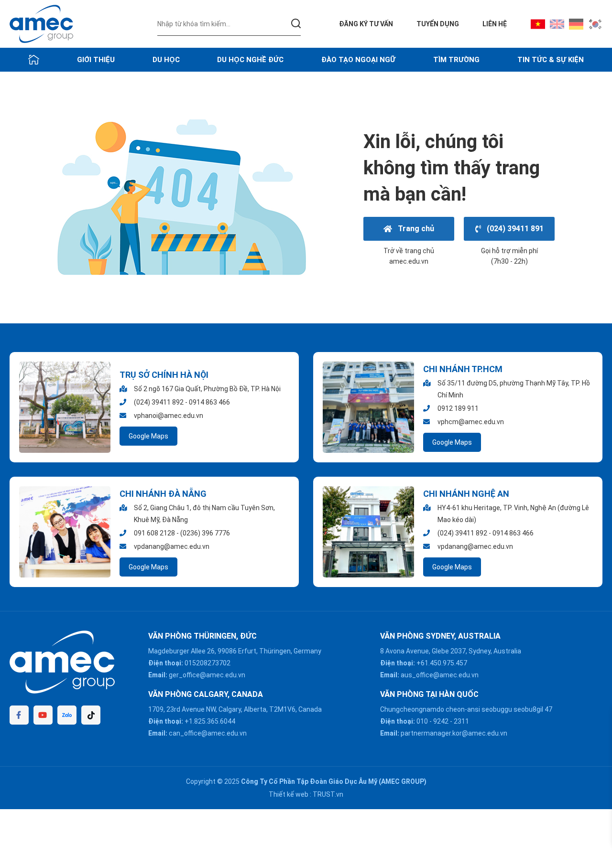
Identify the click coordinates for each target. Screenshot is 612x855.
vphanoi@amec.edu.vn (168, 415)
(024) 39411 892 (159, 402)
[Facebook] (19, 715)
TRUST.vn (328, 794)
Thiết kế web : (290, 794)
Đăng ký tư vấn (366, 24)
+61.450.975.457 (441, 663)
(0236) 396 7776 (205, 533)
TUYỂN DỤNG (437, 24)
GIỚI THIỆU (96, 59)
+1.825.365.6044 (210, 721)
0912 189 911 (458, 408)
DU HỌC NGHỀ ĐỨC (250, 59)
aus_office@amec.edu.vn (440, 675)
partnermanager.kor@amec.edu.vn (454, 733)
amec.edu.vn (408, 261)
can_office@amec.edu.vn (208, 733)
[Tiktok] (90, 715)
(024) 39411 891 (513, 228)
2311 (461, 721)
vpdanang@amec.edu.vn (171, 546)
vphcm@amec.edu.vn (470, 422)
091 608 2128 (154, 533)
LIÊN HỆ (494, 24)
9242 (440, 721)
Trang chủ (414, 228)
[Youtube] (43, 715)
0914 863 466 (209, 402)
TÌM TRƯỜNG (456, 59)
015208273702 (207, 663)
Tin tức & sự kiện (550, 59)
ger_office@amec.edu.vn (207, 675)
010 (422, 721)
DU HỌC (166, 59)
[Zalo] (66, 715)
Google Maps (148, 436)
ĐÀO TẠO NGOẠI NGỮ (358, 59)
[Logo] (41, 23)
